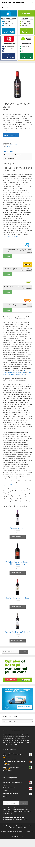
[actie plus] (17, 681)
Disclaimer (22, 831)
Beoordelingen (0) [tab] (10, 158)
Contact (15, 831)
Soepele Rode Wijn (14, 144)
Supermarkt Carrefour (10, 485)
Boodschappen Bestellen (13, 3)
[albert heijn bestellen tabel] (17, 709)
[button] (29, 72)
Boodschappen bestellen (10, 826)
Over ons (3, 831)
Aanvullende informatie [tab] (12, 155)
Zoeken (24, 651)
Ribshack (7, 146)
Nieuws (9, 831)
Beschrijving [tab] (8, 151)
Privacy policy (30, 831)
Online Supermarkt (25, 826)
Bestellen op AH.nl (10, 135)
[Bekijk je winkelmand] (32, 2)
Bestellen (7, 256)
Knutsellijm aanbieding (10, 236)
